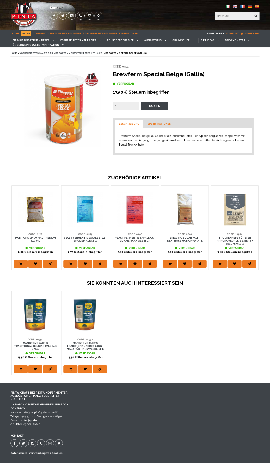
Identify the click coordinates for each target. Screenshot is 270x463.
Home (15, 33)
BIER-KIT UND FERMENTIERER (30, 40)
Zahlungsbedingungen (100, 33)
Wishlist (232, 33)
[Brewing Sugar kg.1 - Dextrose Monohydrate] (185, 226)
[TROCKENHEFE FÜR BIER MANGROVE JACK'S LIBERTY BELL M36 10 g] (234, 226)
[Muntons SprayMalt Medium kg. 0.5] (35, 226)
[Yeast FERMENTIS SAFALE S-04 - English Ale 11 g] (85, 226)
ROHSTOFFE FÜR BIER (120, 40)
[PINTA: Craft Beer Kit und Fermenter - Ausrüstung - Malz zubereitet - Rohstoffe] (24, 26)
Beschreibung (129, 123)
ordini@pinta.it (30, 420)
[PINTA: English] (235, 7)
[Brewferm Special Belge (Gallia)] (62, 108)
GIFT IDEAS (207, 40)
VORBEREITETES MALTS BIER (78, 40)
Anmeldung (215, 33)
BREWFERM (61, 53)
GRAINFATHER (181, 40)
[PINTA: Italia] (228, 7)
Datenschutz (18, 453)
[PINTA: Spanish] (257, 7)
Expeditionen (128, 33)
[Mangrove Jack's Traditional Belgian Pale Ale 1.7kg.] (35, 331)
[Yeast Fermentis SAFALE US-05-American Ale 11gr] (135, 226)
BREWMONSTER (235, 40)
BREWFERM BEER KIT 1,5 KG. (87, 53)
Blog (26, 33)
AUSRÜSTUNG (153, 40)
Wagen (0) (251, 33)
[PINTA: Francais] (242, 7)
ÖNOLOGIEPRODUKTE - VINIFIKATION (35, 45)
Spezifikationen (159, 123)
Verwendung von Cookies (45, 453)
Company (39, 33)
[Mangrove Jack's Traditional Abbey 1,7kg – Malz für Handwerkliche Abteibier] (85, 331)
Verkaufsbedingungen (64, 33)
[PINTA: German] (249, 7)
